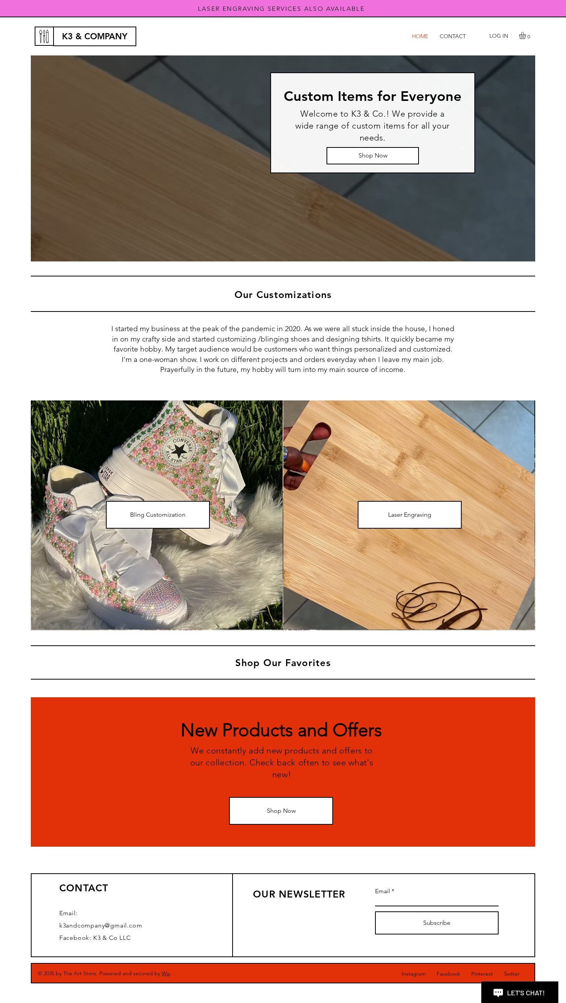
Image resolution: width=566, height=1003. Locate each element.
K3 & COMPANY (94, 36)
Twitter (512, 973)
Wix (166, 973)
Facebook (449, 973)
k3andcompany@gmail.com (100, 925)
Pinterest (482, 973)
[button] (526, 35)
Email (382, 891)
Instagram (414, 973)
